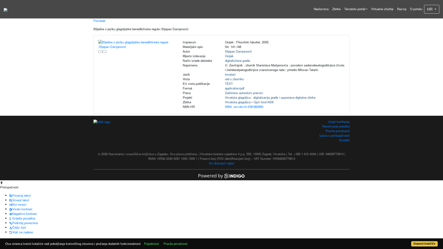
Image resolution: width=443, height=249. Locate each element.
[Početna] (5, 9)
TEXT (229, 83)
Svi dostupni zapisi (221, 163)
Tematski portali (354, 9)
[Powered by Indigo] (221, 175)
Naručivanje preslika (336, 126)
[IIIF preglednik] (100, 51)
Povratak (99, 20)
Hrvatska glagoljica (238, 102)
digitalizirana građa (237, 60)
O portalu (416, 9)
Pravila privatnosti (338, 131)
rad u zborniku (234, 79)
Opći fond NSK (264, 102)
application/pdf (234, 88)
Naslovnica (321, 9)
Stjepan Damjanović (238, 51)
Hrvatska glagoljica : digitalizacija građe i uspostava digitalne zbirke (270, 97)
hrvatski (230, 74)
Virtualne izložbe (382, 9)
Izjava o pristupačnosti (334, 135)
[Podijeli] (104, 51)
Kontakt (344, 140)
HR (430, 9)
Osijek (229, 56)
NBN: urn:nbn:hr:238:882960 (244, 106)
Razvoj (401, 9)
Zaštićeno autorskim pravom (244, 93)
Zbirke (336, 9)
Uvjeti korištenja (339, 121)
